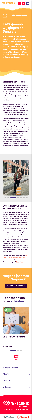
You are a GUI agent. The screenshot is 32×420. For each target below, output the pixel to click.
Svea (17, 262)
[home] (8, 3)
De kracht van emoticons (14, 336)
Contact (7, 380)
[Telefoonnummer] (19, 3)
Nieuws (8, 15)
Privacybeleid (23, 409)
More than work (10, 367)
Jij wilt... (6, 374)
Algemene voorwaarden (11, 409)
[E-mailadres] (23, 3)
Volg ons (7, 387)
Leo (22, 262)
